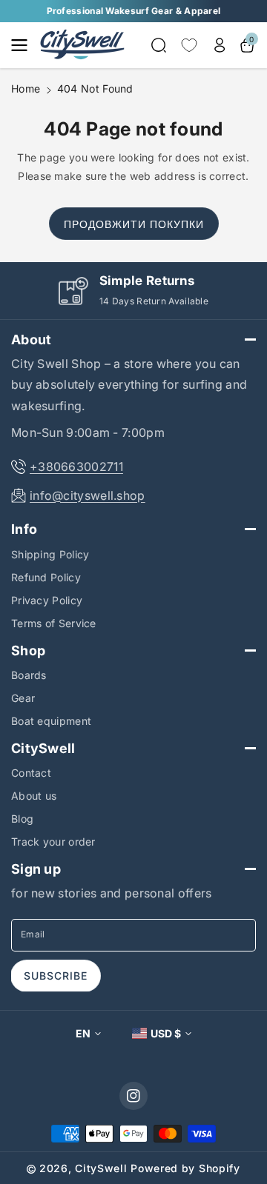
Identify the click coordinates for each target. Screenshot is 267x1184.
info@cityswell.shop (87, 495)
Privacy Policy (46, 600)
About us (33, 795)
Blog (22, 818)
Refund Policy (46, 577)
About (31, 339)
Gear (23, 698)
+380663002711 (76, 466)
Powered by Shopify (185, 1168)
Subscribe (56, 975)
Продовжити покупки (134, 224)
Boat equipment (51, 721)
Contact (31, 772)
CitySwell (43, 748)
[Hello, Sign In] (219, 45)
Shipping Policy (50, 554)
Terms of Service (53, 623)
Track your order (53, 841)
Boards (29, 675)
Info (24, 529)
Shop (28, 650)
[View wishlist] (189, 45)
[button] (23, 45)
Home (25, 88)
